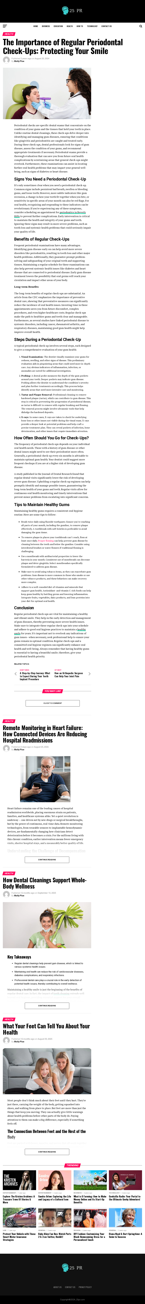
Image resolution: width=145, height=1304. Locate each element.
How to (80, 26)
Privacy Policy (85, 1287)
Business (46, 26)
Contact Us (106, 26)
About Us (57, 1287)
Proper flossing (46, 540)
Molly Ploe (19, 61)
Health (70, 26)
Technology (92, 26)
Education (58, 26)
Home (35, 26)
